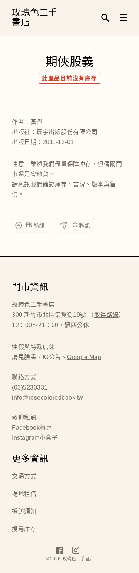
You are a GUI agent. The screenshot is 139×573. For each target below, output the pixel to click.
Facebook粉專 (32, 427)
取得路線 (106, 315)
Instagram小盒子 (35, 437)
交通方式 (24, 476)
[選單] (123, 18)
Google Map (84, 357)
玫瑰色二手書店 (34, 18)
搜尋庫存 (24, 529)
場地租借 (24, 494)
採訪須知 (24, 511)
